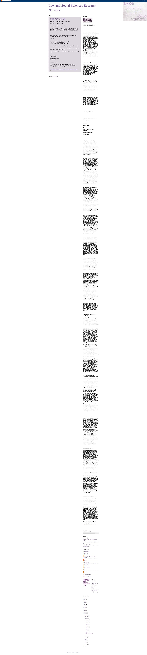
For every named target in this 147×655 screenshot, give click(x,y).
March (86, 644)
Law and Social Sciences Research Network (90, 557)
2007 (85, 646)
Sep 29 (87, 622)
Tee (84, 569)
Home (64, 74)
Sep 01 (87, 632)
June (86, 639)
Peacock (85, 560)
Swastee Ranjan (87, 567)
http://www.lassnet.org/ (87, 524)
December (87, 615)
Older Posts (78, 74)
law (83, 543)
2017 (85, 599)
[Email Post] (50, 70)
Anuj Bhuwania (86, 551)
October (86, 618)
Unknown (85, 571)
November (87, 616)
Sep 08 (87, 630)
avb (84, 572)
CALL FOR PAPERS (57, 19)
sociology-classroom (87, 576)
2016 (85, 601)
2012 (85, 607)
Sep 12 (87, 629)
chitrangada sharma (87, 574)
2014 (85, 604)
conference (85, 538)
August (86, 636)
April (86, 642)
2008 (85, 613)
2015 (85, 602)
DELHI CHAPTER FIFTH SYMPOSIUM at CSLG (95, 584)
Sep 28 (87, 624)
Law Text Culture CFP (86, 544)
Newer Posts (51, 74)
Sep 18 (87, 627)
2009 (85, 612)
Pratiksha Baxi (86, 562)
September (87, 619)
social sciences (85, 546)
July (86, 637)
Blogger (78, 652)
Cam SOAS (86, 553)
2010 (85, 610)
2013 (85, 605)
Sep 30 (87, 621)
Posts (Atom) (55, 76)
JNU (83, 541)
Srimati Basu (86, 564)
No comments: (75, 69)
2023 (85, 597)
